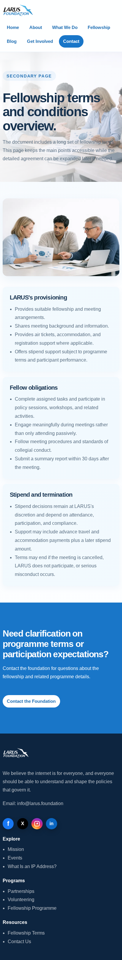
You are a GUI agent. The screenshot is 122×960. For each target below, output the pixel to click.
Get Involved (40, 41)
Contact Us (19, 941)
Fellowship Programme (32, 908)
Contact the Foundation (31, 701)
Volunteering (21, 899)
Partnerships (21, 891)
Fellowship (99, 27)
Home (13, 27)
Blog (12, 41)
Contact (71, 41)
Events (15, 857)
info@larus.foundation (40, 803)
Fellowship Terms (26, 932)
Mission (16, 849)
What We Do (65, 27)
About (35, 27)
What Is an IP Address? (32, 866)
